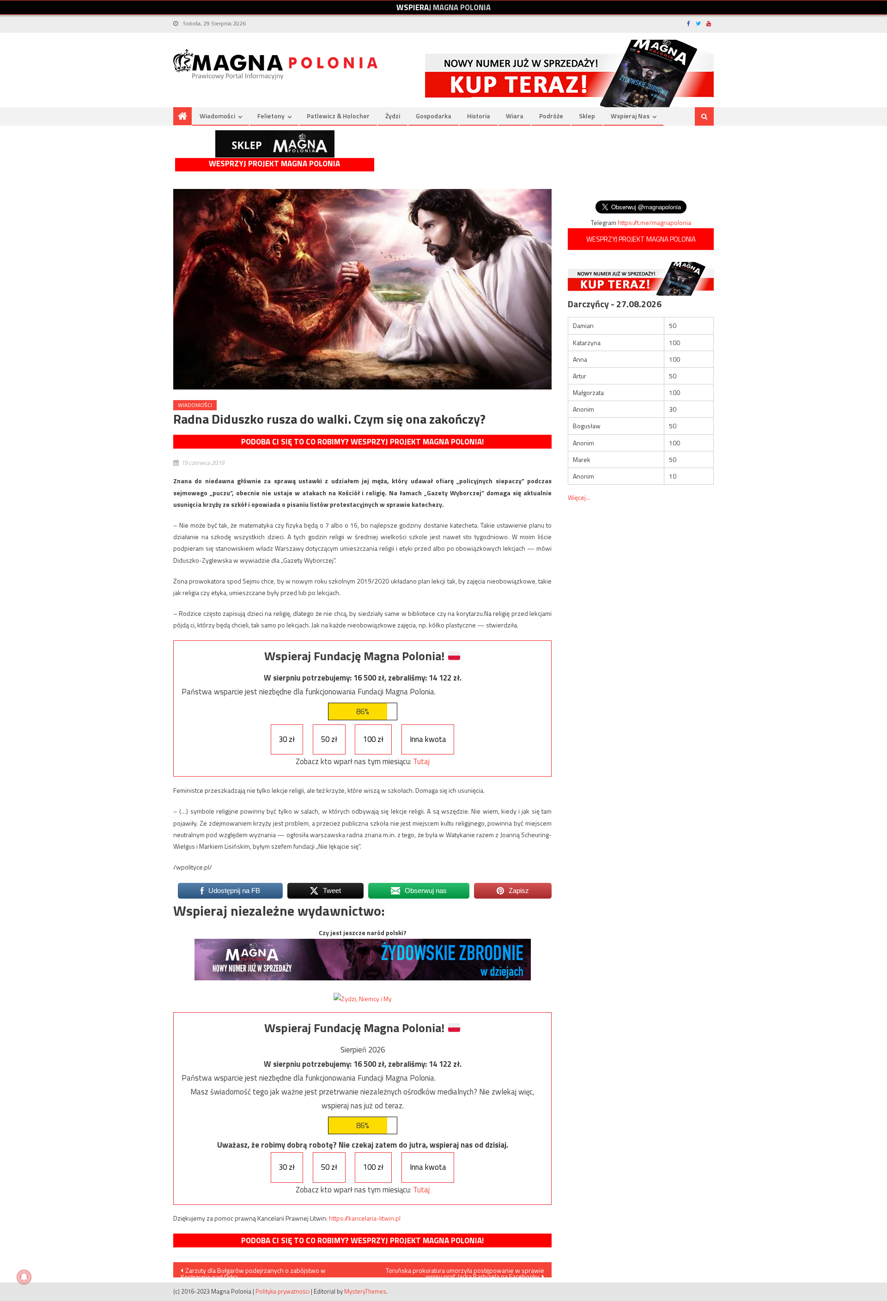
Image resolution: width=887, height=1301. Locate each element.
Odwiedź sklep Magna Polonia (274, 144)
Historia (478, 116)
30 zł (287, 739)
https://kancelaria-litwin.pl (365, 1218)
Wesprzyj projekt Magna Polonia (274, 164)
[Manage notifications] (24, 1277)
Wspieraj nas (630, 116)
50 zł (329, 739)
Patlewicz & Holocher (338, 116)
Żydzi (392, 116)
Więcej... (579, 497)
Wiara (514, 116)
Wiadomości (217, 116)
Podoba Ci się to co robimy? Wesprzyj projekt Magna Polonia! (362, 442)
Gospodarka (433, 116)
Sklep (587, 116)
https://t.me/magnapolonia (654, 222)
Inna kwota (428, 739)
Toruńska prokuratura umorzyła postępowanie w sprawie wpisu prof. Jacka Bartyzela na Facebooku (465, 1271)
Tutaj (421, 761)
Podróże (551, 116)
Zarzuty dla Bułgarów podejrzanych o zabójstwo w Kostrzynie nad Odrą (253, 1271)
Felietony (271, 116)
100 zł (373, 739)
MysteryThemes (365, 1291)
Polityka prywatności (282, 1291)
